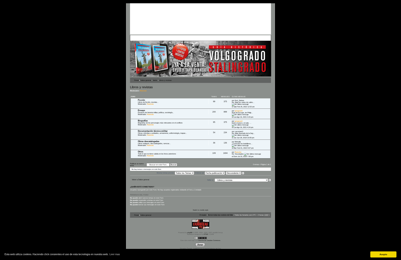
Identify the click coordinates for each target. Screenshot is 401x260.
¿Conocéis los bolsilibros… (242, 144)
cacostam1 (239, 131)
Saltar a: (210, 180)
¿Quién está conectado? (142, 187)
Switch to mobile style (200, 210)
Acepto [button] (383, 254)
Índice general (146, 80)
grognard (238, 111)
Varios (155, 80)
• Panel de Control (142, 38)
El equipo (203, 215)
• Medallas (167, 38)
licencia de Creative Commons (209, 240)
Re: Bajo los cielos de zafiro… (243, 102)
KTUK (206, 234)
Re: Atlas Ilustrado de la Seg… (243, 133)
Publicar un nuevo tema (137, 164)
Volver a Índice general (140, 180)
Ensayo (141, 110)
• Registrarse (204, 38)
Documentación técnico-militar (153, 131)
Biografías (143, 121)
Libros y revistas (165, 80)
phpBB (189, 232)
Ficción (141, 100)
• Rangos (175, 38)
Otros (140, 151)
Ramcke (143, 91)
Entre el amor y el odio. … (241, 123)
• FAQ (153, 38)
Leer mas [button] (114, 254)
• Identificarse (215, 38)
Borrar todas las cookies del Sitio (220, 215)
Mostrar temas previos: (166, 173)
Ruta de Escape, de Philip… (242, 113)
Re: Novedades (238, 154)
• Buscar (159, 38)
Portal (136, 80)
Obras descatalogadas (148, 141)
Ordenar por (200, 173)
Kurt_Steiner (239, 100)
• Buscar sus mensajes (189, 38)
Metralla (238, 142)
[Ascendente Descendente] (235, 173)
